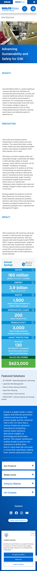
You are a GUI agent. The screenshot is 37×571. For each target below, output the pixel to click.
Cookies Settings (18, 564)
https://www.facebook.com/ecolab (16, 513)
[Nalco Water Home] (9, 9)
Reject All (18, 559)
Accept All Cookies (18, 554)
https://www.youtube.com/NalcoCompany (27, 513)
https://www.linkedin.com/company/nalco (11, 513)
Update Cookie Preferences (18, 520)
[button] (24, 8)
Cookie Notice (7, 549)
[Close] (33, 533)
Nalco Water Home (8, 17)
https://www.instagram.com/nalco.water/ (22, 513)
